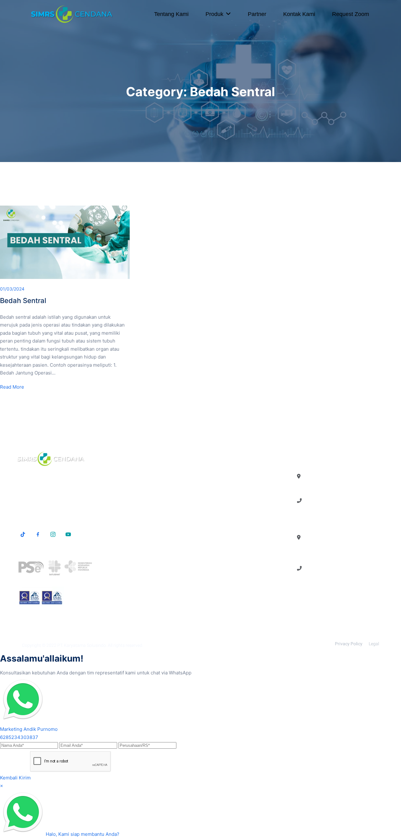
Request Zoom (350, 14)
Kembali (9, 778)
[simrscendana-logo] (71, 14)
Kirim (25, 778)
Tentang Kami (171, 14)
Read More (12, 387)
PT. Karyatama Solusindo (81, 645)
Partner (257, 14)
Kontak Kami (299, 14)
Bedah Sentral (23, 300)
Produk (214, 14)
